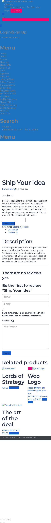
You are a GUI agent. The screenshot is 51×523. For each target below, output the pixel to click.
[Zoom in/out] (1, 519)
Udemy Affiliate (7, 79)
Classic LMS (5, 65)
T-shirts (25, 226)
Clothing (11, 189)
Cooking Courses (8, 107)
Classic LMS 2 (6, 102)
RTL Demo (5, 96)
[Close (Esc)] (9, 519)
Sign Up (16, 513)
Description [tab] (13, 229)
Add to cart (8, 223)
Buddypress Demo (8, 99)
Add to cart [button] (14, 387)
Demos (3, 59)
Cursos (3, 53)
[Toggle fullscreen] (4, 519)
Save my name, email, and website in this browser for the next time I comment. (23, 314)
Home (5, 189)
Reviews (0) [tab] (13, 232)
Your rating (8, 320)
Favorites (14, 37)
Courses (4, 37)
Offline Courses (7, 82)
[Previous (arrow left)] (1, 522)
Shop (2, 70)
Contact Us (5, 67)
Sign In (23, 513)
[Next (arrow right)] (4, 522)
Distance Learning (8, 105)
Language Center (8, 90)
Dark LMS (4, 76)
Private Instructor (8, 93)
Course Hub (5, 87)
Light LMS (4, 73)
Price (4, 196)
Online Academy (7, 85)
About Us (4, 62)
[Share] (7, 519)
